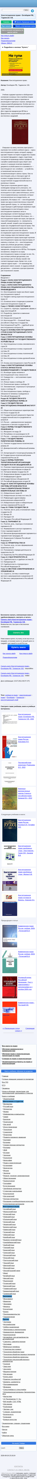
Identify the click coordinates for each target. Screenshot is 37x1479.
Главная (5, 1076)
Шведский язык (9, 1265)
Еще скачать (6, 26)
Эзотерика (7, 1322)
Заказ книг (7, 1366)
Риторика (6, 1147)
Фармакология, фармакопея (13, 1332)
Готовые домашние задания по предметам (18, 1079)
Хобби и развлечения (11, 1327)
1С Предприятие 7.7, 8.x (12, 1399)
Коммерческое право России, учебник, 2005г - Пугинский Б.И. (26, 928)
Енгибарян (11, 697)
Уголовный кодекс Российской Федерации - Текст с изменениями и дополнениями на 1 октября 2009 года (25, 983)
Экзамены (6, 1088)
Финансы (6, 1306)
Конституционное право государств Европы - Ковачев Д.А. (26, 897)
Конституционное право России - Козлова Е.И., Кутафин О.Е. (26, 823)
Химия (5, 1117)
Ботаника (6, 1142)
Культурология (8, 1194)
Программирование (10, 1384)
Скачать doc (18, 633)
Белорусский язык (10, 1227)
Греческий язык (9, 1253)
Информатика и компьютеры (13, 1114)
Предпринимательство (11, 1314)
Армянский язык (9, 1229)
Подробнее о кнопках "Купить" (16, 47)
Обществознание (9, 1178)
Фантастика (7, 1396)
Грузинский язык (9, 1283)
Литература (7, 1109)
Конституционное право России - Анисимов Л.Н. (24, 739)
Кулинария (7, 1417)
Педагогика (7, 1135)
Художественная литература (13, 1145)
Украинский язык (9, 1224)
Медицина (7, 1387)
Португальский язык (10, 1260)
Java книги (7, 1369)
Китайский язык (9, 1276)
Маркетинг (7, 1301)
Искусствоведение (10, 1127)
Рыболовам (7, 1407)
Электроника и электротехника (14, 1329)
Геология (6, 1364)
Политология (8, 1122)
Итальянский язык (10, 1219)
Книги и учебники (8, 1096)
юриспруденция (25, 695)
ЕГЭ (3, 1085)
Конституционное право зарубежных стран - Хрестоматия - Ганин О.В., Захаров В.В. (26, 850)
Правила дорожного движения (14, 1137)
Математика (7, 1104)
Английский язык (9, 1209)
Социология (7, 1132)
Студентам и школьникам (12, 1191)
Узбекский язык (9, 1235)
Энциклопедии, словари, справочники (16, 1423)
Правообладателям (10, 657)
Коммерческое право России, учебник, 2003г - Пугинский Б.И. (26, 954)
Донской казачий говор (11, 1270)
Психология (7, 1158)
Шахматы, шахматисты (11, 1382)
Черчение (7, 1155)
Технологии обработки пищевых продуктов (19, 1354)
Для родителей (8, 1196)
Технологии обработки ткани (13, 1352)
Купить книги (18, 647)
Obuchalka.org (8, 1473)
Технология (7, 1129)
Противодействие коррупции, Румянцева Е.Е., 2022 (26, 765)
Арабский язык (8, 1245)
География (7, 1183)
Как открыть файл (7, 35)
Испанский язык (9, 1214)
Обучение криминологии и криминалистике (12, 1050)
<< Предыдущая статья (11, 1028)
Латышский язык (9, 1255)
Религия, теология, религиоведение (16, 1176)
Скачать (6, 22)
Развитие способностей (12, 1379)
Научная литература (10, 1199)
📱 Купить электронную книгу (24, 26)
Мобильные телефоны (11, 1347)
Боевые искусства (10, 1419)
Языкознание (8, 1281)
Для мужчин (7, 1404)
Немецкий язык (9, 1217)
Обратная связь (8, 1435)
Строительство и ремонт (12, 1349)
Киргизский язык (9, 1286)
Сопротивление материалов (13, 1204)
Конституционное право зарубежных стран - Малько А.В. (25, 872)
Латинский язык (9, 1222)
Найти (4, 1432)
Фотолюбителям (9, 1324)
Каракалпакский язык (11, 1291)
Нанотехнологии (9, 1335)
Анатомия (7, 1140)
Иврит (5, 1273)
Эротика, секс (8, 1409)
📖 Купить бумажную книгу (24, 22)
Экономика (7, 1304)
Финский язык (8, 1278)
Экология (6, 1173)
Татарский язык (9, 1232)
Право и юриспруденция (12, 1163)
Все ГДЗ (5, 1082)
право (3, 697)
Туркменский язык (10, 1288)
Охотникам (7, 1344)
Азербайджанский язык (11, 1242)
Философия (7, 1160)
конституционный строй (9, 700)
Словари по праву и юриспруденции (16, 1059)
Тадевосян (20, 697)
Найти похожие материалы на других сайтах (12, 31)
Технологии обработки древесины (15, 1357)
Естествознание (9, 1186)
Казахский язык (9, 1250)
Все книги (5, 1426)
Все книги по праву (9, 1046)
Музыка (6, 1170)
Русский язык (8, 1106)
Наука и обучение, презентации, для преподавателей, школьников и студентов (17, 1092)
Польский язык (8, 1258)
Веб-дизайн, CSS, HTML (12, 1401)
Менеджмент (8, 1299)
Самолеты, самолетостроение (14, 1342)
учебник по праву (11, 695)
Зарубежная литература (12, 1188)
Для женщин (8, 1374)
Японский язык (8, 1268)
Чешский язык (8, 1263)
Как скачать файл (9, 653)
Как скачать (5, 38)
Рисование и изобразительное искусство (18, 1201)
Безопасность (8, 1414)
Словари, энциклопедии (12, 1412)
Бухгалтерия (8, 1309)
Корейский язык (9, 1237)
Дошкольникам (8, 1099)
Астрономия (7, 1165)
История (6, 1153)
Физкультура (7, 1168)
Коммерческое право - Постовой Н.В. (26, 1004)
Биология (6, 1119)
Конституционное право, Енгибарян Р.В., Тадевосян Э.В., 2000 (26, 716)
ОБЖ (5, 1150)
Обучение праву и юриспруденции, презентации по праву (16, 1054)
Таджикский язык (9, 1294)
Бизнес (6, 1312)
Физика (6, 1112)
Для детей (7, 1124)
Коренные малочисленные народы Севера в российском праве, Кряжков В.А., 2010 (25, 793)
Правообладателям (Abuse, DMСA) (8, 42)
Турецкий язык (8, 1247)
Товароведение (9, 1317)
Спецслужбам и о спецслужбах (14, 1389)
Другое (4, 1429)
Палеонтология (9, 1181)
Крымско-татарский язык (12, 1240)
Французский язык (10, 1212)
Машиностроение (9, 1371)
